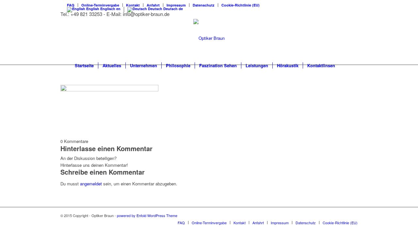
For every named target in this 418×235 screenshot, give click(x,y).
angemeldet (91, 183)
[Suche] (343, 65)
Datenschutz (204, 5)
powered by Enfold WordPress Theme (147, 215)
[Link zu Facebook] (353, 215)
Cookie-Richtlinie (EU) (240, 5)
